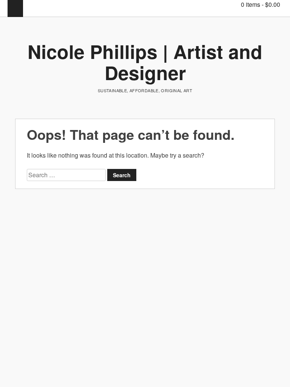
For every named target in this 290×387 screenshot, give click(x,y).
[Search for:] (67, 174)
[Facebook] (207, 4)
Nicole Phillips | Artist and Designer (145, 62)
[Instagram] (219, 4)
